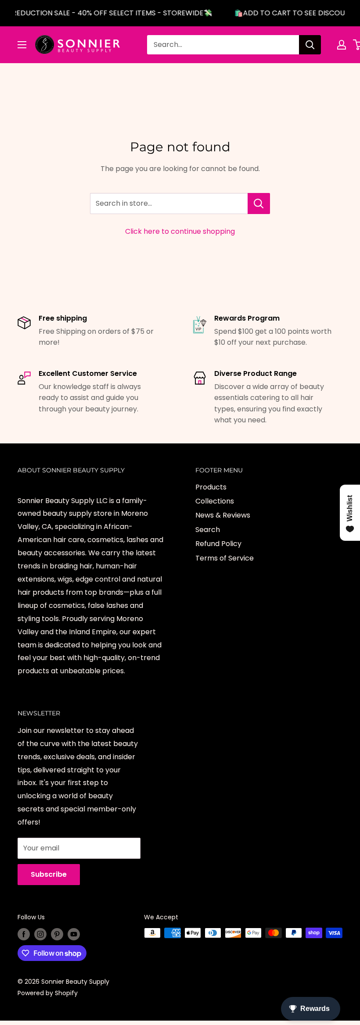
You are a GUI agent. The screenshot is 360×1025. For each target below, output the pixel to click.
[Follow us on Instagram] (40, 934)
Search (207, 530)
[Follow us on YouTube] (74, 934)
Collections (214, 501)
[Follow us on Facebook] (24, 934)
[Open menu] (22, 44)
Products (211, 487)
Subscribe (49, 874)
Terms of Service (224, 558)
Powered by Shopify (48, 993)
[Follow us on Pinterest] (57, 934)
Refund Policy (218, 544)
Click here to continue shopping (180, 231)
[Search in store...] (259, 203)
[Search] (310, 44)
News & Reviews (222, 515)
